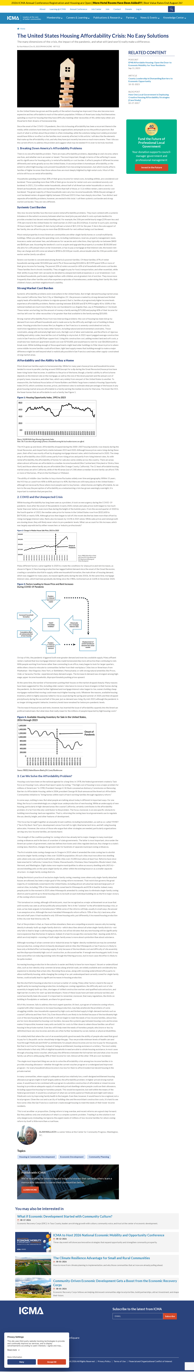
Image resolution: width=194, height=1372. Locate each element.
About (42, 9)
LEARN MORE (30, 1189)
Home (22, 28)
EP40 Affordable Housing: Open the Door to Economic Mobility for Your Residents (150, 63)
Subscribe (170, 1316)
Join (107, 9)
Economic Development (72, 1157)
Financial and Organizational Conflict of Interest (150, 1361)
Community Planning (99, 1157)
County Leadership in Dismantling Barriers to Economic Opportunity (150, 79)
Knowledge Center (173, 17)
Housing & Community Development (37, 1157)
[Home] (25, 18)
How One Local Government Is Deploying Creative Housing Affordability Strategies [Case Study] (149, 97)
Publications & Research (106, 17)
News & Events (148, 17)
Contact (117, 9)
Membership (53, 17)
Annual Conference (78, 9)
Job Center (96, 9)
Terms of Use (120, 1361)
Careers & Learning (76, 17)
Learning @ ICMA (58, 9)
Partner (130, 17)
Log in (138, 9)
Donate (128, 9)
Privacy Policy (104, 1361)
